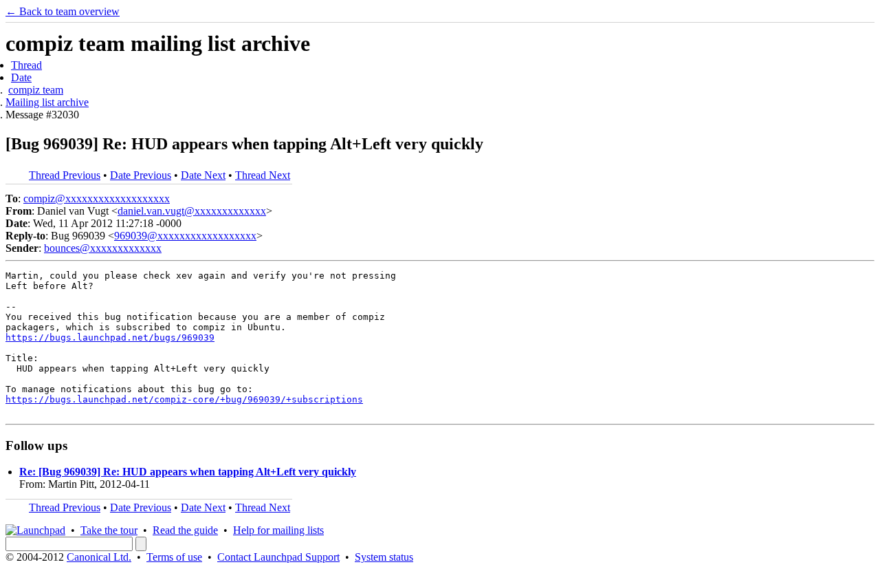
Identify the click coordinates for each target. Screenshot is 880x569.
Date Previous (140, 175)
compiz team (35, 90)
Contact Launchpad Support (278, 557)
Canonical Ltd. (99, 557)
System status (384, 557)
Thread (26, 65)
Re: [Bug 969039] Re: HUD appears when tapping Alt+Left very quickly (187, 471)
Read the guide (185, 530)
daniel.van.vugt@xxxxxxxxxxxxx (192, 211)
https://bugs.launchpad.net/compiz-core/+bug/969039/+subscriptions (184, 399)
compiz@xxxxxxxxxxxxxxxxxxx (96, 198)
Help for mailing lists (278, 530)
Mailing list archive (47, 102)
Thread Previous (64, 175)
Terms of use (174, 557)
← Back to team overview (63, 11)
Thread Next (262, 175)
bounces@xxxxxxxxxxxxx (103, 248)
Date (21, 77)
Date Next (203, 175)
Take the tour (109, 530)
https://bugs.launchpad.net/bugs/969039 (110, 337)
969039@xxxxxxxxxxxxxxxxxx (185, 235)
